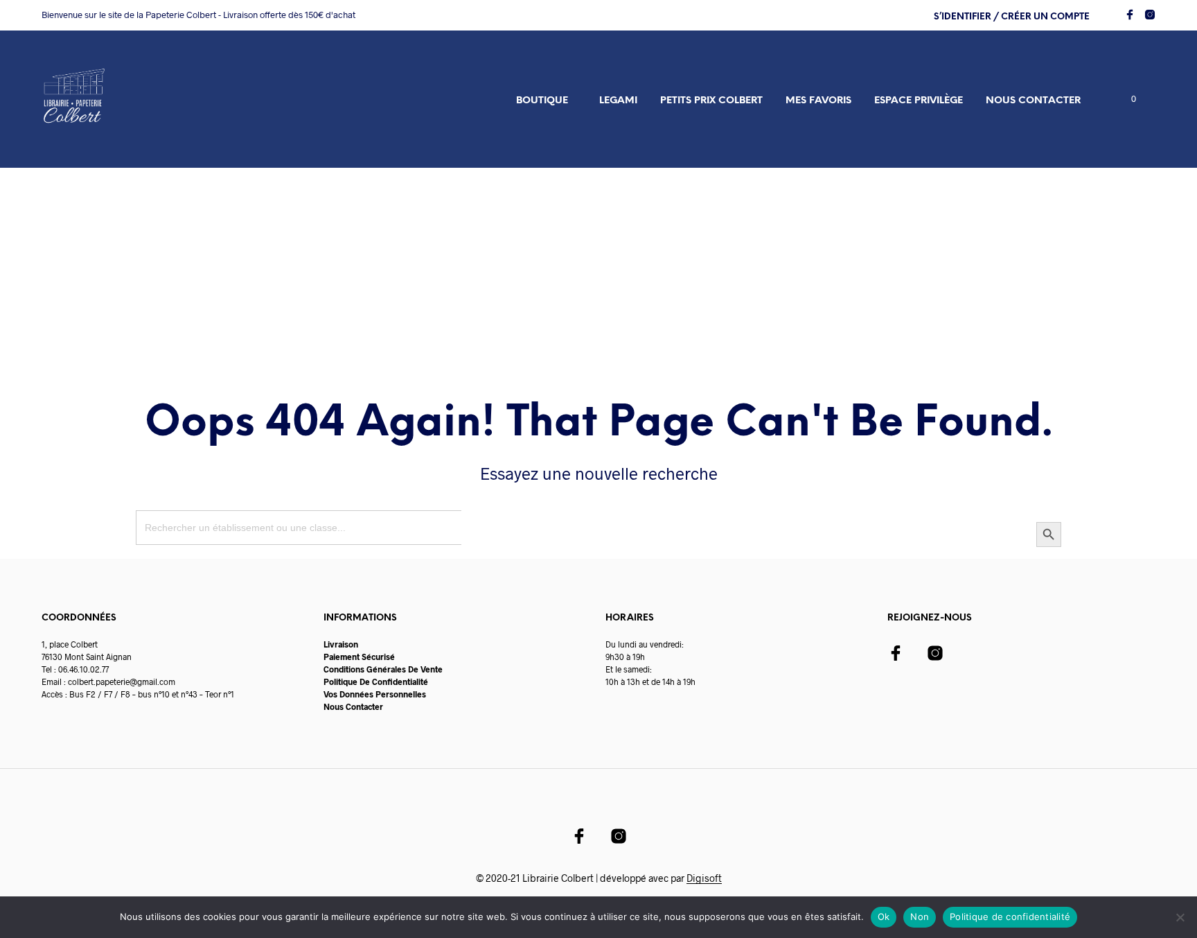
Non (919, 916)
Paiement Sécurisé (359, 656)
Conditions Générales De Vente (383, 669)
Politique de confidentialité (1010, 916)
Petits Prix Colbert (711, 101)
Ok (884, 916)
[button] (1125, 99)
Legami (618, 101)
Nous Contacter (353, 706)
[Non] (1180, 917)
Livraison (340, 644)
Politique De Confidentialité (375, 681)
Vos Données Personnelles (374, 694)
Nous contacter (1033, 101)
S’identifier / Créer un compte (1012, 16)
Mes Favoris (818, 101)
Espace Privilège (918, 101)
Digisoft (704, 878)
